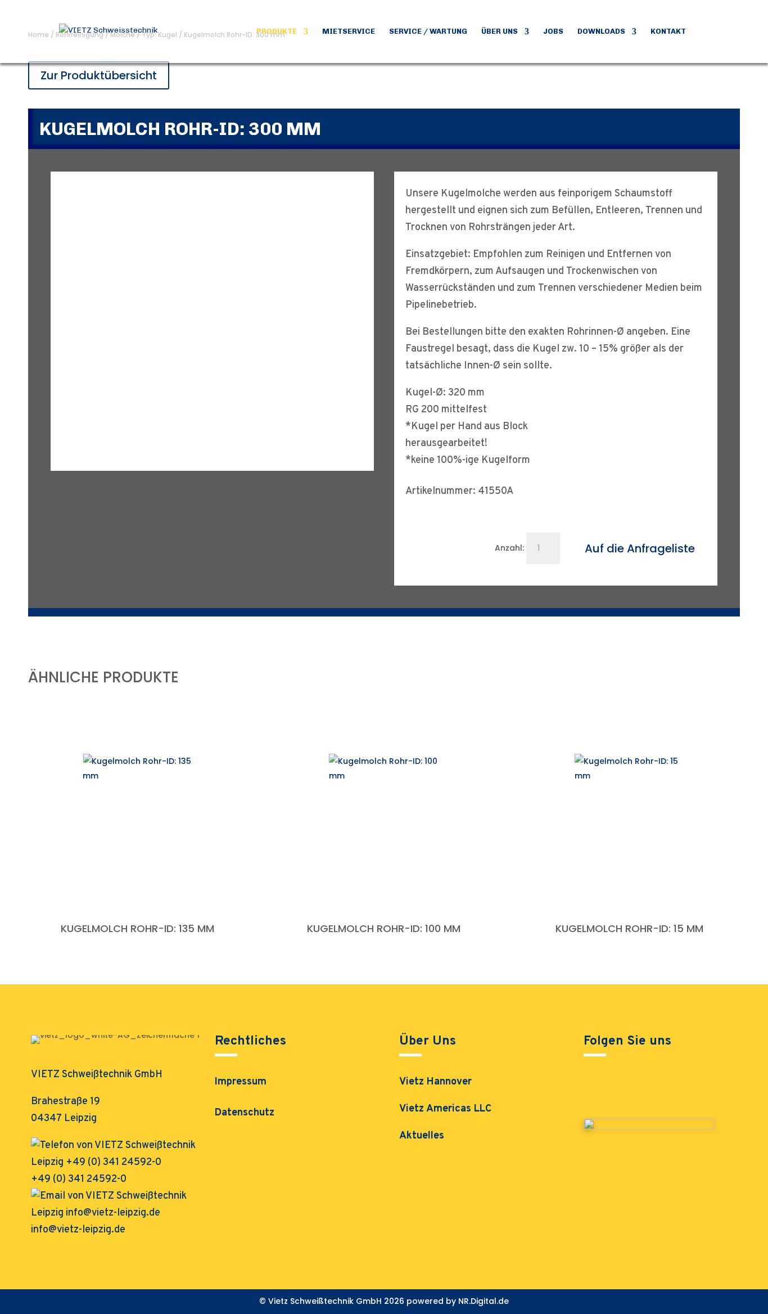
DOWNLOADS (601, 31)
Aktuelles (421, 1136)
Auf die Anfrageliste (640, 548)
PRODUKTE (276, 31)
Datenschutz (244, 1114)
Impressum (240, 1083)
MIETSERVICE (348, 31)
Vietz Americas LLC (445, 1108)
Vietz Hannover (435, 1082)
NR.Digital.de (483, 1301)
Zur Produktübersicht (98, 75)
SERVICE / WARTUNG (428, 31)
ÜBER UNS (499, 31)
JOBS (553, 31)
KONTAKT (668, 31)
